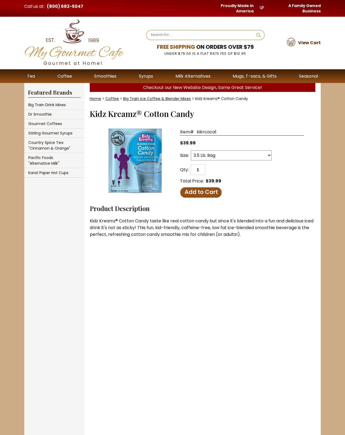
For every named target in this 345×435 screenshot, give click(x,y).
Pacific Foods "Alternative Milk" (43, 160)
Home (95, 98)
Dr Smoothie (40, 114)
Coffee (112, 98)
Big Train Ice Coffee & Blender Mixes (157, 98)
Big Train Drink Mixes (47, 105)
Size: (184, 155)
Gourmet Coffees (45, 123)
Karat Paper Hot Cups (48, 172)
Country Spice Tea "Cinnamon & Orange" (49, 145)
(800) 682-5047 (65, 6)
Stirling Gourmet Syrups (50, 133)
